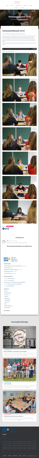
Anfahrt (24, 455)
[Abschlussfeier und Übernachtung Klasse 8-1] (19, 401)
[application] (19, 49)
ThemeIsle (35, 455)
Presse (12, 5)
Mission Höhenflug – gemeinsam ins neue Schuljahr (15, 351)
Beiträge (5, 291)
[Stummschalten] (32, 48)
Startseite (4, 455)
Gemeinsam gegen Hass (8, 273)
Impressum (30, 5)
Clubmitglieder (18, 5)
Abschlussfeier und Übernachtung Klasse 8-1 (11, 269)
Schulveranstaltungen (10, 226)
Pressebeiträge (6, 298)
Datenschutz (15, 455)
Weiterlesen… (25, 355)
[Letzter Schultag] (19, 369)
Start (7, 5)
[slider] (34, 49)
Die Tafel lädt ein (11, 280)
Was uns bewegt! (6, 307)
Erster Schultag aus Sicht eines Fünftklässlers (18, 282)
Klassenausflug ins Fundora (8, 271)
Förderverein (6, 294)
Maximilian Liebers (7, 282)
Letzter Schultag (6, 267)
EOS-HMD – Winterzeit (11, 278)
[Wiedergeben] (3, 48)
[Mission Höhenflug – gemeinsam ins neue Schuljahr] (19, 337)
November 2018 (7, 300)
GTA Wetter (6, 296)
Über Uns (20, 455)
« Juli (3, 451)
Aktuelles (24, 5)
